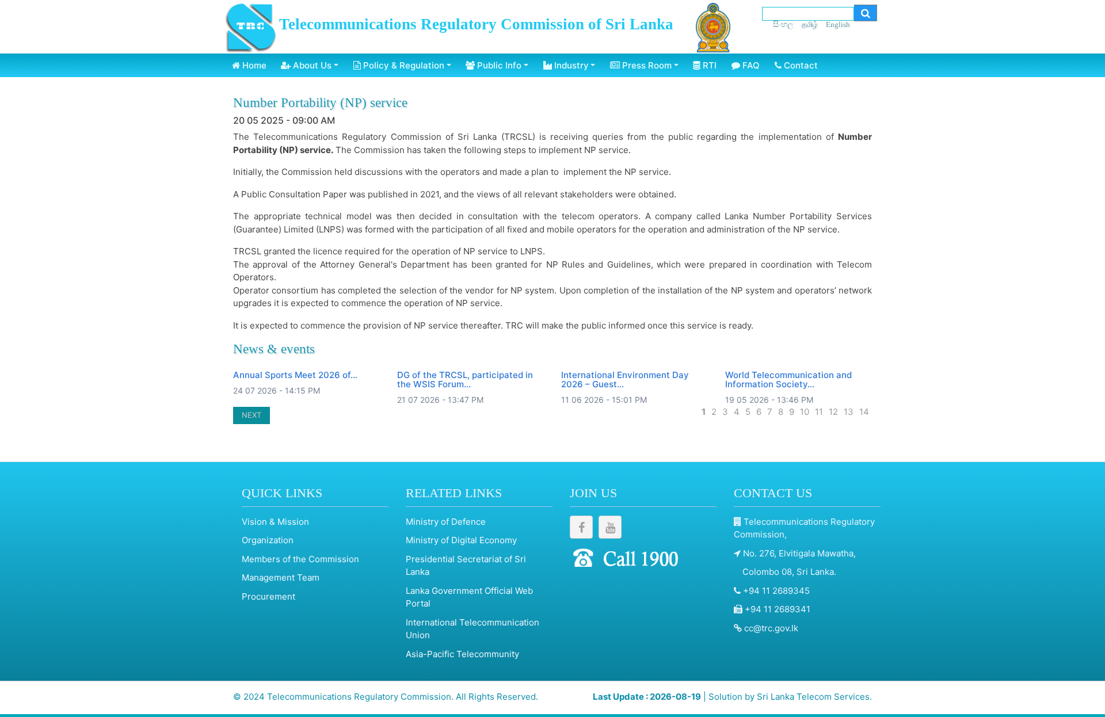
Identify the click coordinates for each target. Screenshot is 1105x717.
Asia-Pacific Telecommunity (462, 654)
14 (864, 411)
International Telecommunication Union (472, 629)
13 (848, 411)
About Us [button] (311, 65)
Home (253, 65)
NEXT (251, 414)
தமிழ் (810, 24)
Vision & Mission (275, 521)
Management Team (280, 577)
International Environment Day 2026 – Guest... (625, 379)
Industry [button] (570, 65)
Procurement (268, 596)
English (838, 24)
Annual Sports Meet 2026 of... (295, 374)
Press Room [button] (646, 65)
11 (819, 411)
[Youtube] (610, 527)
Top (1087, 682)
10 (804, 411)
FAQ (750, 65)
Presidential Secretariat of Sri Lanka (466, 566)
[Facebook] (581, 527)
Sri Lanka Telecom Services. (814, 696)
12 (833, 411)
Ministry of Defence (446, 521)
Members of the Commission (300, 559)
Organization (268, 540)
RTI (708, 65)
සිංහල (783, 24)
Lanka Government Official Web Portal (469, 597)
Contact (800, 65)
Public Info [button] (498, 65)
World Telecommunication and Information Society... (788, 379)
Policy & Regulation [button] (402, 65)
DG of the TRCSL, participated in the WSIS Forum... (465, 379)
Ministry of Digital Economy (461, 540)
